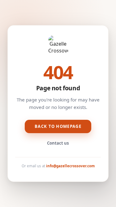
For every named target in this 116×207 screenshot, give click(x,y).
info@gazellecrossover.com (70, 166)
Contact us (58, 143)
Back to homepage (58, 126)
